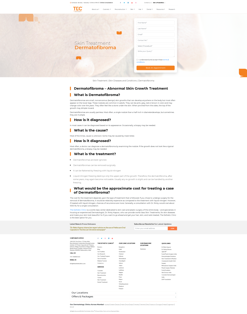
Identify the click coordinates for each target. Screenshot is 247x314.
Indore (121, 263)
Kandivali (107, 304)
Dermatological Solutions (169, 256)
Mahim (123, 304)
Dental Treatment (102, 282)
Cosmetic (100, 270)
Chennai (121, 254)
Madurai (121, 286)
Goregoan (159, 304)
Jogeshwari (171, 304)
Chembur (136, 304)
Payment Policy (115, 311)
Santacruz (153, 304)
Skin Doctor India (166, 272)
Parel (127, 304)
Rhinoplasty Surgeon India (169, 265)
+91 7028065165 (75, 256)
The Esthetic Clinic (78, 210)
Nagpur (121, 272)
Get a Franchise (101, 258)
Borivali (72, 307)
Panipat (121, 288)
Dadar (131, 304)
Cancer (99, 277)
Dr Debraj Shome (166, 249)
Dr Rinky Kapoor (166, 247)
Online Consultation (106, 2)
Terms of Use (107, 311)
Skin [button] (132, 9)
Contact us (147, 2)
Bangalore (122, 247)
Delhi (120, 249)
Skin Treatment (100, 81)
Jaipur (120, 265)
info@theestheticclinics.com (77, 263)
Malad (165, 304)
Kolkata (121, 256)
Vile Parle (143, 304)
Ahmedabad (122, 258)
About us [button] (95, 9)
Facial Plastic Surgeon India (169, 254)
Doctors (99, 247)
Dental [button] (149, 9)
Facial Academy (166, 270)
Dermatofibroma (146, 81)
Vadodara (143, 249)
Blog (98, 249)
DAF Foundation (166, 279)
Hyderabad (122, 251)
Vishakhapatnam (123, 284)
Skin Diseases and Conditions (123, 81)
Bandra (118, 304)
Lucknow (121, 268)
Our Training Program (103, 256)
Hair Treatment (101, 273)
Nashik (121, 274)
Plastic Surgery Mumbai (168, 268)
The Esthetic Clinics (89, 311)
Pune (120, 277)
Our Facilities (101, 251)
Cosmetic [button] (106, 9)
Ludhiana (121, 270)
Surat (120, 281)
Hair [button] (140, 9)
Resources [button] (160, 9)
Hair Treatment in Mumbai (169, 258)
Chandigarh (122, 261)
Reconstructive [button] (120, 9)
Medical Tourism (102, 261)
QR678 (164, 251)
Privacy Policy (99, 311)
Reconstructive (101, 275)
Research (172, 9)
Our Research (101, 254)
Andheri (113, 304)
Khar (148, 304)
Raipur (121, 279)
